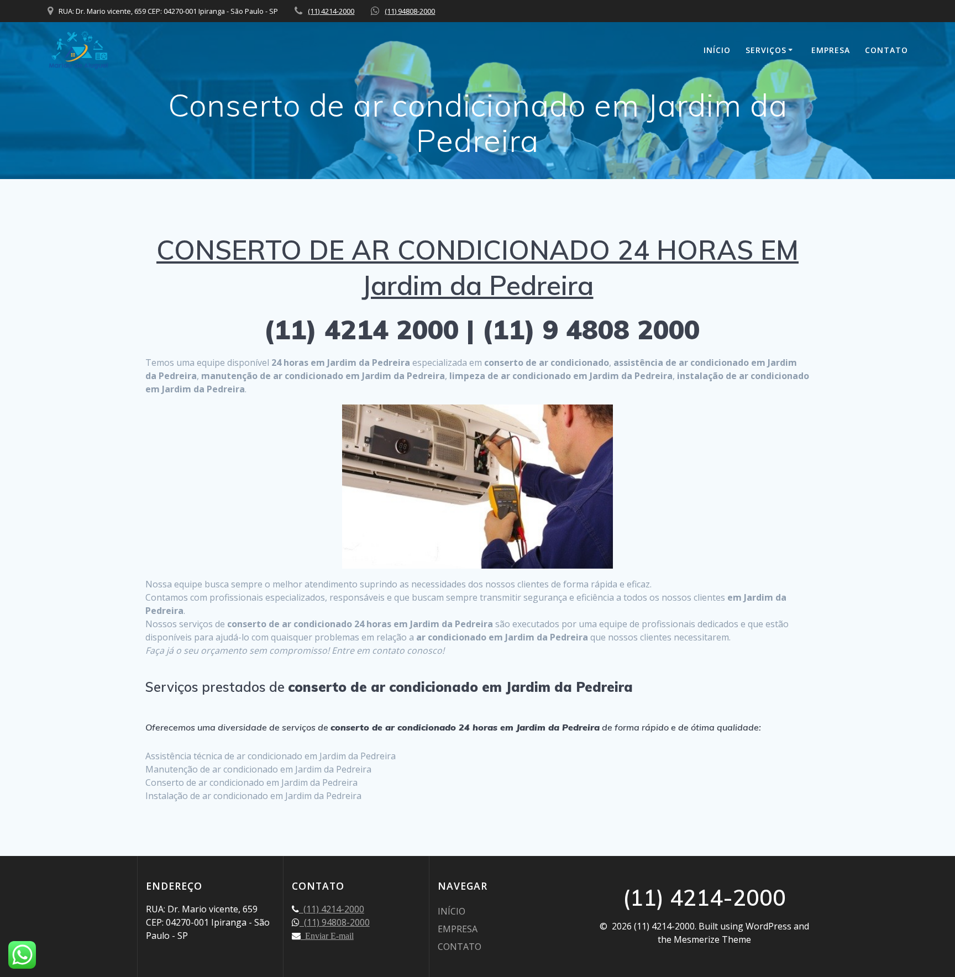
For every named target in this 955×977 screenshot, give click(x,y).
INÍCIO (717, 50)
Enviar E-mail (327, 935)
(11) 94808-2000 (410, 11)
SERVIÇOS (766, 50)
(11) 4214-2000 (331, 11)
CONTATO (886, 50)
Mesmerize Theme (712, 939)
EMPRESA (830, 50)
